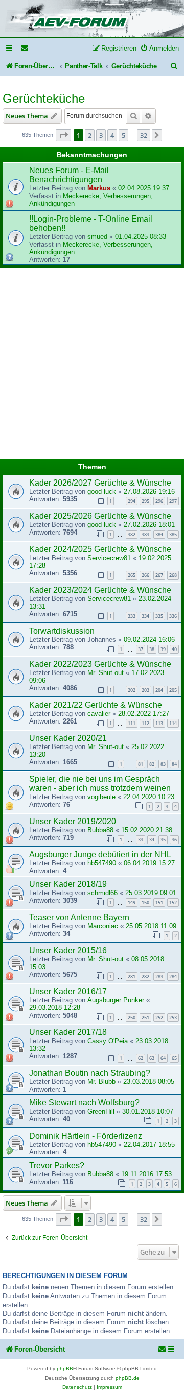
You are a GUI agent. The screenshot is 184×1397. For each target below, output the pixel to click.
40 (174, 649)
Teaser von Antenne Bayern (79, 917)
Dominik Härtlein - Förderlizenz (85, 1135)
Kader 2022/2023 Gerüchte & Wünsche (100, 664)
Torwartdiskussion (62, 631)
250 (131, 1017)
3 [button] (101, 135)
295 (145, 501)
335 (159, 616)
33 (140, 839)
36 (174, 839)
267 (159, 575)
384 (159, 534)
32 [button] (143, 135)
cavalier (98, 713)
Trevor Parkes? (56, 1165)
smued (97, 236)
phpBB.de (128, 1378)
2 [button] (89, 135)
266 (145, 575)
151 (159, 902)
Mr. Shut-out (105, 673)
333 (131, 616)
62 (140, 1058)
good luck (101, 491)
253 (173, 1017)
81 (140, 764)
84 (174, 764)
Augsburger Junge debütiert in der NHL (100, 854)
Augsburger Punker (115, 1000)
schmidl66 (102, 893)
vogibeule (101, 797)
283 (159, 976)
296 (159, 501)
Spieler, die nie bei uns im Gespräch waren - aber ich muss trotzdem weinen (100, 783)
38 (151, 649)
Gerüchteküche (44, 98)
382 (131, 534)
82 (151, 764)
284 (173, 976)
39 (163, 649)
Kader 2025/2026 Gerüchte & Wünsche (100, 516)
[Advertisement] (92, 364)
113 (159, 723)
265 (131, 575)
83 (163, 764)
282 (145, 976)
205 (173, 690)
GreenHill (100, 1111)
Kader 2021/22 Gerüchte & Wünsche (95, 705)
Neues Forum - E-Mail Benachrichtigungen (69, 175)
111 (131, 723)
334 (145, 616)
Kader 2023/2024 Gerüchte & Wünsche (100, 590)
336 (173, 616)
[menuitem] (25, 48)
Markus (98, 188)
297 (173, 501)
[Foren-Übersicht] (92, 19)
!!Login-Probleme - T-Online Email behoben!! (90, 223)
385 (173, 534)
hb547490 (101, 863)
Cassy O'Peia (107, 1041)
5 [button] (123, 135)
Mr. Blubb (101, 1082)
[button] (63, 135)
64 (163, 1058)
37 (140, 649)
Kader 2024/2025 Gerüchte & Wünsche (100, 549)
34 (151, 839)
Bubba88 (100, 830)
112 (145, 723)
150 (145, 902)
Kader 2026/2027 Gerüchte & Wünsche (100, 482)
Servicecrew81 (109, 558)
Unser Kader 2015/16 (68, 950)
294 (131, 501)
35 (163, 839)
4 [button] (112, 135)
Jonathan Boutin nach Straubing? (89, 1073)
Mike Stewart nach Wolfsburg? (84, 1102)
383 (145, 534)
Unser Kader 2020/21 (68, 738)
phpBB (65, 1368)
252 (159, 1017)
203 (145, 690)
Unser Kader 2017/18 (68, 1032)
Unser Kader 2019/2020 (72, 821)
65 (174, 1058)
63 (151, 1058)
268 (173, 575)
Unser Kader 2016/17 (68, 991)
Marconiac (102, 926)
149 (131, 902)
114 (173, 723)
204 (159, 690)
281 (131, 976)
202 (131, 690)
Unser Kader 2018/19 (68, 884)
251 (145, 1017)
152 (173, 902)
